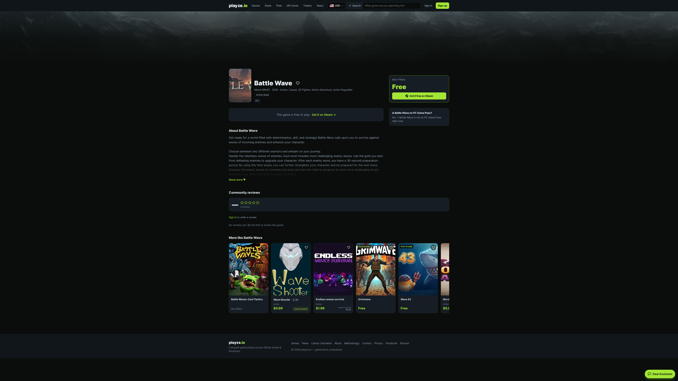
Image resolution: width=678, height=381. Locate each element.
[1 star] (242, 202)
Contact (366, 343)
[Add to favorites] (297, 83)
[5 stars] (257, 202)
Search (356, 5)
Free (279, 5)
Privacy (378, 343)
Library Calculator (321, 343)
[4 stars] (253, 202)
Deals (268, 5)
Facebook (391, 343)
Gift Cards (292, 5)
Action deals (262, 94)
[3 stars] (250, 202)
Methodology (351, 343)
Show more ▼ (237, 179)
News (320, 5)
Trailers (307, 5)
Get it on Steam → (324, 114)
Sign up (442, 5)
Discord (404, 343)
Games (256, 5)
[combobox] (392, 5)
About (338, 343)
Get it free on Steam (421, 95)
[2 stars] (246, 202)
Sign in (428, 5)
